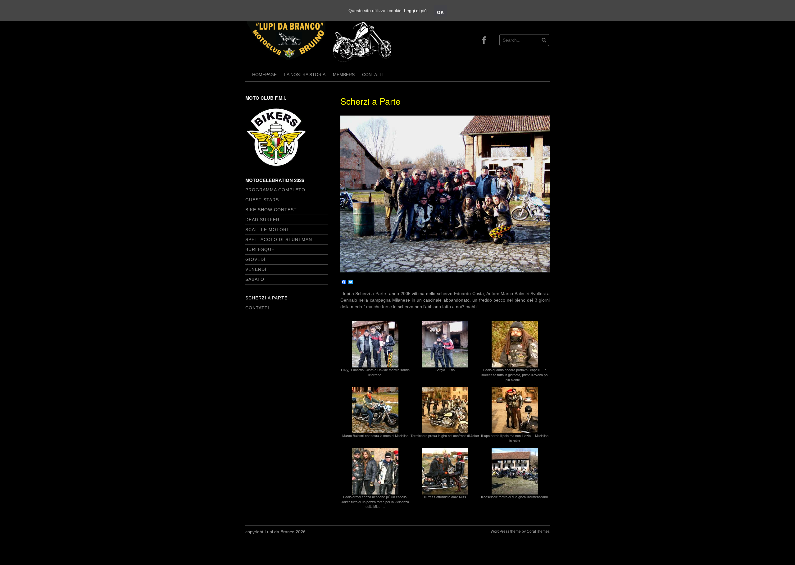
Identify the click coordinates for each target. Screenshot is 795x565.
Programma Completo (275, 189)
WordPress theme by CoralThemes (520, 531)
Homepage (264, 74)
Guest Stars (262, 199)
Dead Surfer (262, 219)
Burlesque (260, 249)
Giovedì (255, 259)
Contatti (373, 74)
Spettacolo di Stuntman (278, 239)
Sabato (254, 279)
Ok (440, 12)
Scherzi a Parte (266, 297)
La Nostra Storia (304, 74)
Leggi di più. (416, 10)
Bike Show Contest (271, 209)
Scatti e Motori (266, 229)
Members (344, 74)
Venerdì (255, 269)
